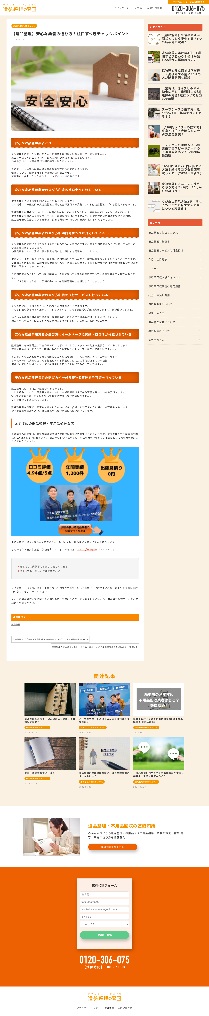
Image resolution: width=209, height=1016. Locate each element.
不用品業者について (160, 304)
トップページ (121, 7)
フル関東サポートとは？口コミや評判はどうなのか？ (104, 720)
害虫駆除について (159, 331)
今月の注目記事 (157, 259)
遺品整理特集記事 (159, 241)
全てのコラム (156, 340)
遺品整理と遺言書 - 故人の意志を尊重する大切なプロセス (49, 720)
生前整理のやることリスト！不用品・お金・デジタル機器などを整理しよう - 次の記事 (95, 646)
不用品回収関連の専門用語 (164, 286)
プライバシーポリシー (89, 1007)
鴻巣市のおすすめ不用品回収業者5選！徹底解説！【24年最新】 (158, 720)
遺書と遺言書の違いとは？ (39, 773)
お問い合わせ (154, 7)
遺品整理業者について (161, 322)
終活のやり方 (156, 313)
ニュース (153, 268)
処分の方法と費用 (159, 295)
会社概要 (109, 1007)
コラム (138, 7)
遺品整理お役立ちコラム (24, 25)
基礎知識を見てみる (112, 847)
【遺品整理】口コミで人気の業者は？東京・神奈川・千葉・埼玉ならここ (158, 774)
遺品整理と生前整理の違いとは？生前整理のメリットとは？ (104, 774)
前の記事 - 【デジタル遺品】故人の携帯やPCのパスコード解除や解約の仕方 (50, 639)
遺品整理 (15, 624)
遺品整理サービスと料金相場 (166, 250)
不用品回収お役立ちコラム (164, 277)
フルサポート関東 (87, 549)
